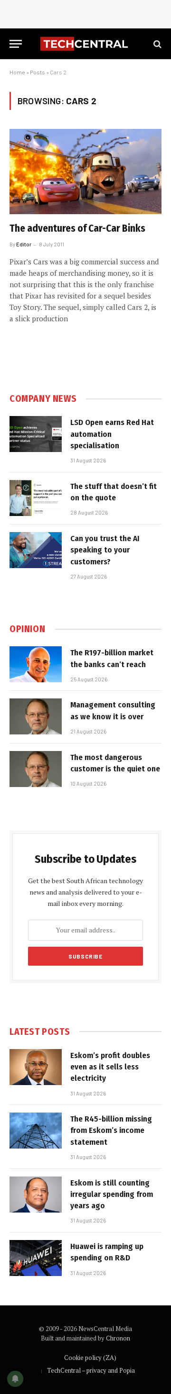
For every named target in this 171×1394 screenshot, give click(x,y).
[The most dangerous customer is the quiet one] (36, 769)
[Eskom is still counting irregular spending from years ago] (36, 1195)
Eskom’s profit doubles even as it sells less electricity (110, 1067)
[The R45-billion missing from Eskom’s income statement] (36, 1131)
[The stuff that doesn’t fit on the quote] (36, 498)
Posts (37, 72)
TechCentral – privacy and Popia (91, 1370)
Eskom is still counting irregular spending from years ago (111, 1194)
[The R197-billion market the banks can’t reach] (36, 664)
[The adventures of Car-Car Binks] (86, 171)
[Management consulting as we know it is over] (36, 716)
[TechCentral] (85, 43)
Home (17, 72)
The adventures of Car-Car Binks (77, 228)
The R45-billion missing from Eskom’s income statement (111, 1130)
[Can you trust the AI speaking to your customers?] (36, 550)
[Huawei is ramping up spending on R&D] (36, 1258)
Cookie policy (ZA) (90, 1357)
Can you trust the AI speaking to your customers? (105, 550)
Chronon (118, 1338)
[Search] (157, 43)
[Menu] (16, 43)
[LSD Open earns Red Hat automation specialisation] (36, 434)
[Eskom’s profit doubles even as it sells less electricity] (36, 1067)
